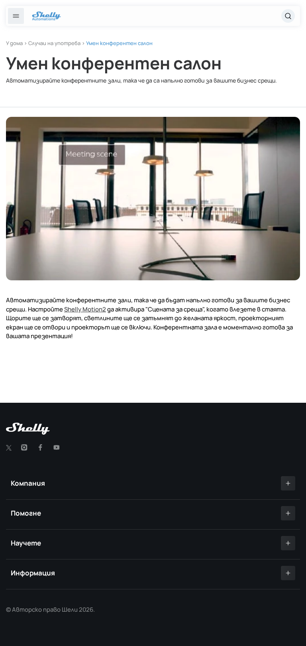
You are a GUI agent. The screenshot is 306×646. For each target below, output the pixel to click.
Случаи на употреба (54, 43)
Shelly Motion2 (85, 309)
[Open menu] (16, 16)
